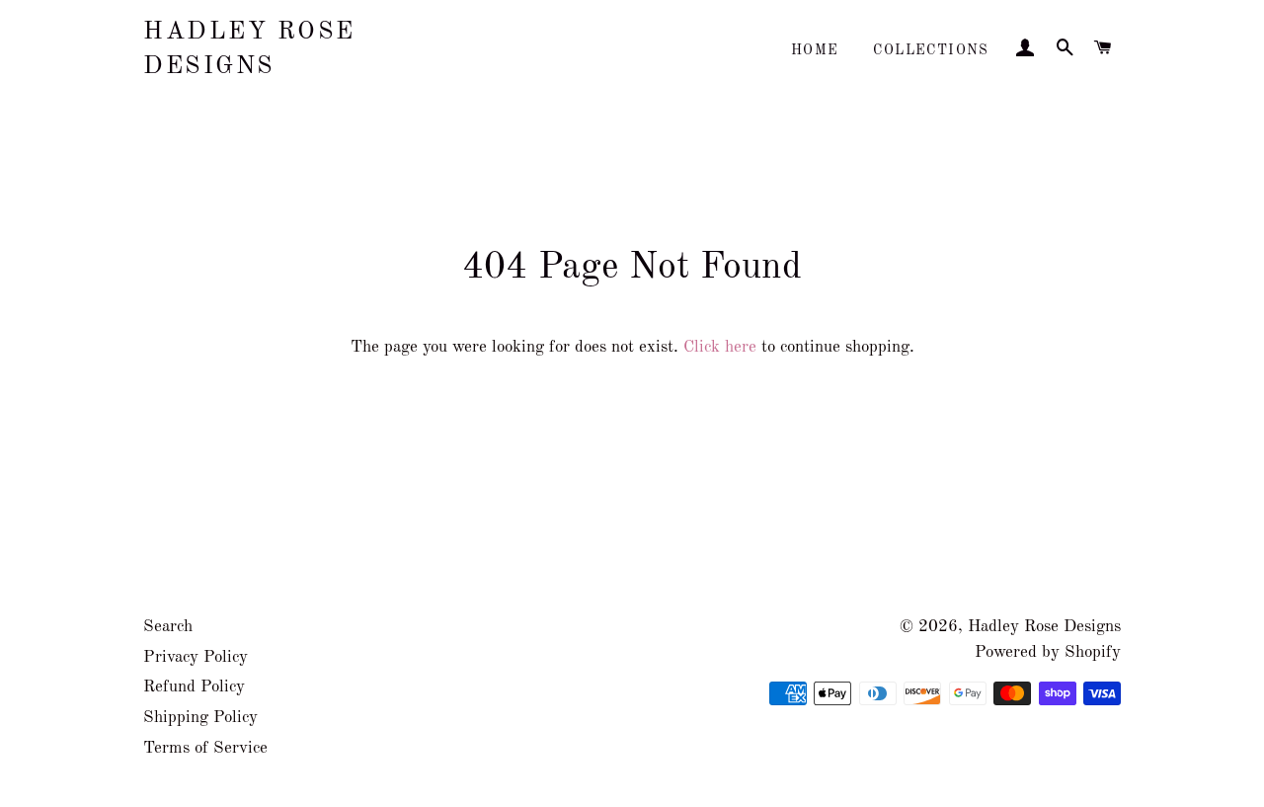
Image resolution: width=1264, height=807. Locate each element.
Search (168, 626)
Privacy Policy (195, 657)
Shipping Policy (200, 717)
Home (815, 50)
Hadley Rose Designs (249, 49)
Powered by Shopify (1048, 652)
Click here (719, 347)
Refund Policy (194, 687)
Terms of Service (205, 748)
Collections (930, 50)
